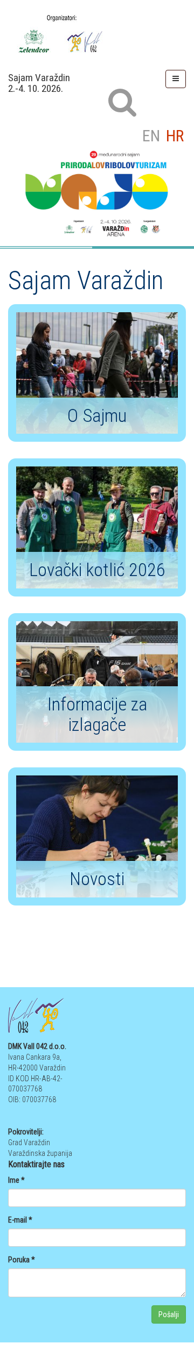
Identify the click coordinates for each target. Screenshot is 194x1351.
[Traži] (121, 101)
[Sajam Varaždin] (97, 33)
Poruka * (21, 1259)
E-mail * (20, 1220)
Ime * (16, 1180)
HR (175, 135)
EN (153, 135)
